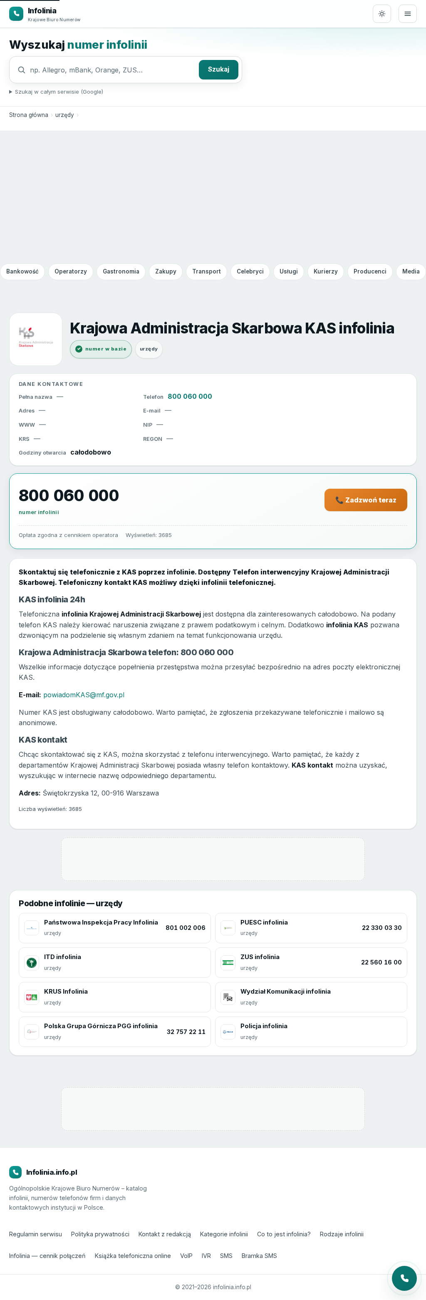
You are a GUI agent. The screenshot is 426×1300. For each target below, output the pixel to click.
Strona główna (28, 115)
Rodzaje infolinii (342, 1234)
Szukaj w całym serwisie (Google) (59, 91)
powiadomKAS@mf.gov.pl (83, 695)
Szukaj (218, 69)
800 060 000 (190, 396)
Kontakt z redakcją (165, 1234)
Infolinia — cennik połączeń (47, 1255)
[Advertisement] (213, 197)
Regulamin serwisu (35, 1234)
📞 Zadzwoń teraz (365, 500)
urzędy (64, 115)
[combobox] (112, 70)
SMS (226, 1255)
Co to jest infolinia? (284, 1234)
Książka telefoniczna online (133, 1255)
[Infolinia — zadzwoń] (404, 1278)
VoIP (186, 1255)
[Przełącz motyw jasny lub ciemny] (382, 14)
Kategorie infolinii (224, 1234)
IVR (206, 1255)
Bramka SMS (259, 1255)
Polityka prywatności (100, 1234)
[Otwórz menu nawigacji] (408, 14)
